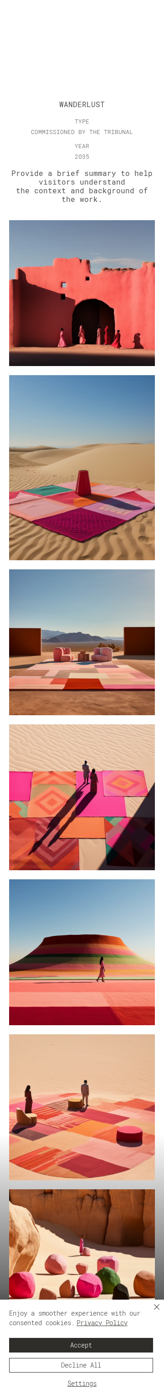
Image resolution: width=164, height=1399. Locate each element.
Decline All (81, 1365)
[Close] (151, 1312)
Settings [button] (82, 1383)
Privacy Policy (102, 1323)
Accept (81, 1345)
